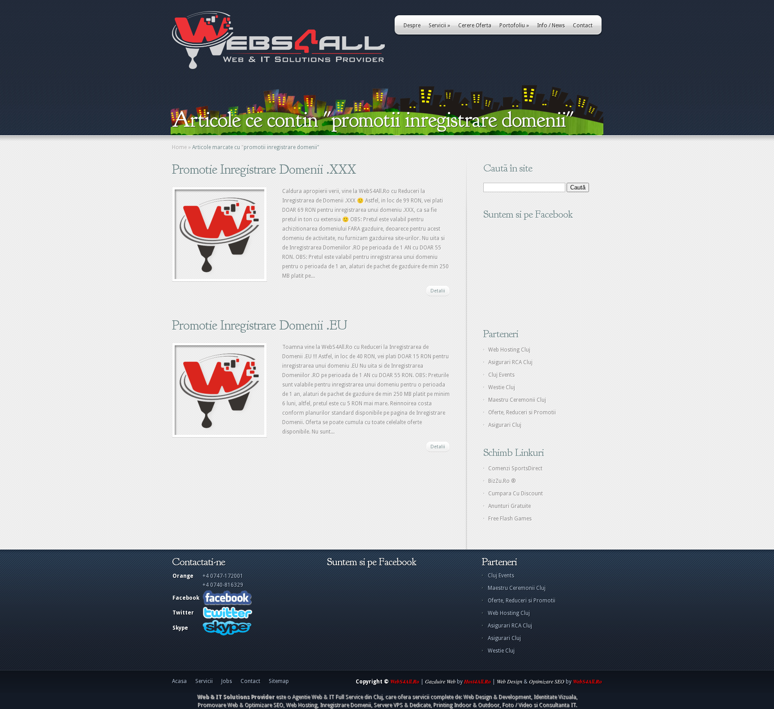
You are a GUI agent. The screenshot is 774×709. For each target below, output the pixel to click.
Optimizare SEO (546, 681)
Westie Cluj (501, 387)
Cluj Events (501, 375)
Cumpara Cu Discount (515, 493)
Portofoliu (514, 25)
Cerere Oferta (474, 25)
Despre (412, 25)
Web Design (509, 681)
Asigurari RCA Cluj (510, 362)
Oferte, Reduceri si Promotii (522, 412)
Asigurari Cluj (504, 425)
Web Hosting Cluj (509, 350)
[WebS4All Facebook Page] (227, 604)
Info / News (551, 25)
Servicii (439, 25)
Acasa (179, 681)
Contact (583, 25)
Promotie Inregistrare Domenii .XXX (264, 169)
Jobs (226, 681)
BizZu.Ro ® (502, 481)
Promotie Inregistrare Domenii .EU (259, 325)
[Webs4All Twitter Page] (227, 617)
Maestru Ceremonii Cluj (517, 400)
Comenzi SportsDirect (515, 468)
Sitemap (279, 681)
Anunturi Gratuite (509, 506)
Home (179, 147)
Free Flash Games (510, 519)
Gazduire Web (440, 681)
